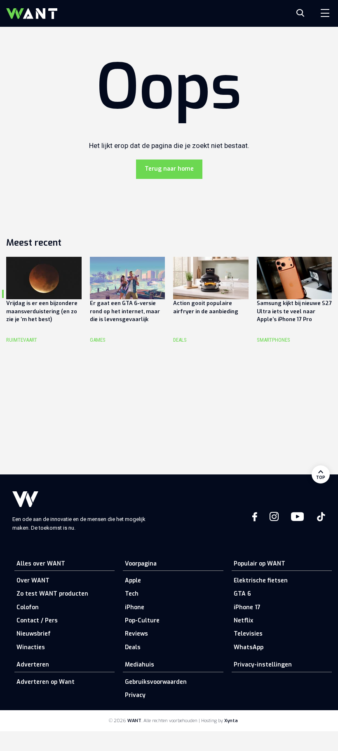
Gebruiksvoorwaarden (156, 682)
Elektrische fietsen (261, 580)
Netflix (243, 620)
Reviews (136, 634)
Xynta (231, 721)
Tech (131, 594)
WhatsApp (248, 647)
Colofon (27, 607)
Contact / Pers (37, 620)
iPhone (134, 607)
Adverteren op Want (45, 682)
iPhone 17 (247, 607)
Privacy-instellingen (263, 665)
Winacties (30, 647)
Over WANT (32, 580)
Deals (133, 647)
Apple (133, 580)
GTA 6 (242, 594)
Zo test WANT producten (52, 594)
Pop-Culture (142, 620)
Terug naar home (169, 169)
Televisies (248, 634)
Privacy (135, 695)
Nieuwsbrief (33, 634)
